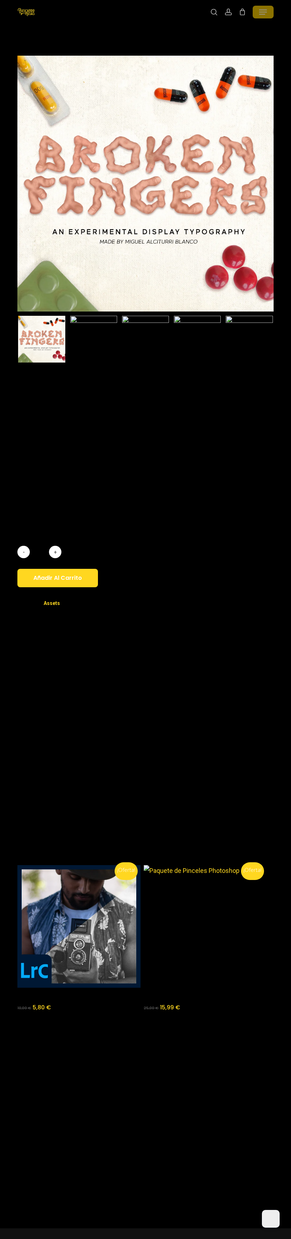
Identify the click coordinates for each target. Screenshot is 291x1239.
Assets (50, 43)
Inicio (24, 43)
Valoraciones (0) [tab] (167, 665)
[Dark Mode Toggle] (270, 1218)
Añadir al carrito (57, 578)
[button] (263, 12)
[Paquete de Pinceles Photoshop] (205, 926)
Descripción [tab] (118, 665)
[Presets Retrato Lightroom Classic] (78, 926)
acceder (48, 793)
